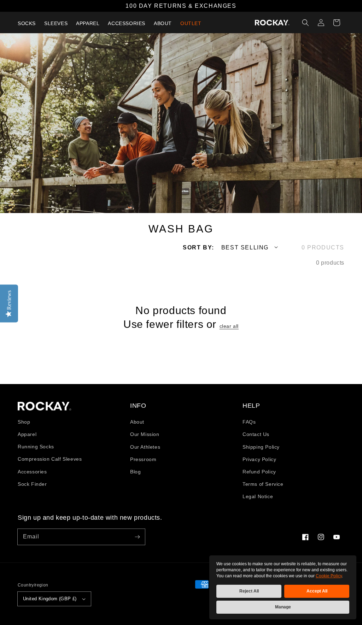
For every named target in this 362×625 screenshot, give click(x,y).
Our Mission (144, 434)
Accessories (32, 471)
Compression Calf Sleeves (50, 459)
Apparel (27, 434)
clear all (229, 326)
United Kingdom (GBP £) (50, 598)
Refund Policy (259, 471)
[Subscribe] (137, 536)
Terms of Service (263, 484)
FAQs (249, 422)
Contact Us (256, 434)
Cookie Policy (329, 575)
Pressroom (143, 459)
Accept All (316, 591)
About (137, 422)
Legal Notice (258, 496)
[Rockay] (272, 22)
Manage (283, 607)
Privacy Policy (259, 459)
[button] (305, 22)
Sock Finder (32, 484)
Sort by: (198, 247)
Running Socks (36, 446)
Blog (135, 471)
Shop (24, 422)
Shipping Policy (261, 447)
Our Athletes (145, 447)
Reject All (249, 591)
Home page (44, 406)
